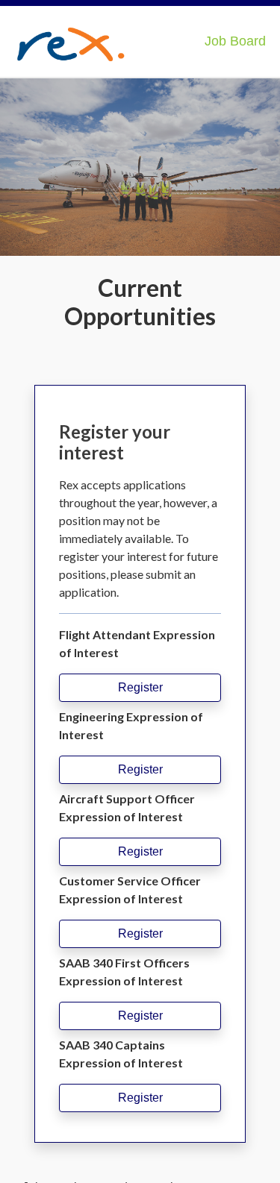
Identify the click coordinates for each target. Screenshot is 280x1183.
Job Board (235, 41)
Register (140, 687)
